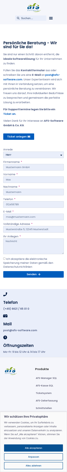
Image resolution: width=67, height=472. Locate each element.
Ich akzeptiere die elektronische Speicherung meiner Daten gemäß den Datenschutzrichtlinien (28, 263)
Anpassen (33, 456)
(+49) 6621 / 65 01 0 (16, 309)
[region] (33, 442)
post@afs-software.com (20, 330)
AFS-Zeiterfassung (47, 400)
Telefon (8, 199)
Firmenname (11, 162)
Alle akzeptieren (33, 448)
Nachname (10, 187)
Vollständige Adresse (17, 224)
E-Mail (7, 211)
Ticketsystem (44, 393)
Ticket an (9, 114)
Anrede (8, 149)
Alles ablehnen (33, 465)
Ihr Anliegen (11, 236)
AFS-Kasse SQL (44, 385)
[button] (51, 18)
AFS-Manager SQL (46, 378)
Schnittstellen (44, 408)
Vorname (9, 174)
